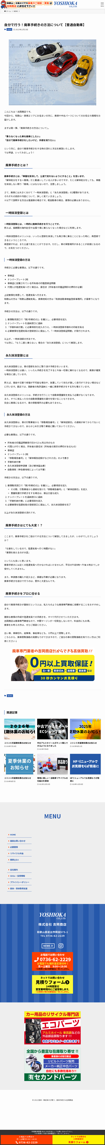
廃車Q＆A (14, 859)
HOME (13, 834)
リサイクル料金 (16, 853)
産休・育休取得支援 (18, 888)
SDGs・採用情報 (17, 875)
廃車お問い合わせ (17, 840)
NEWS (9, 29)
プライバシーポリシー (19, 882)
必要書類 (14, 847)
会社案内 (14, 869)
